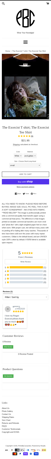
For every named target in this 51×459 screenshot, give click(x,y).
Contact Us (6, 414)
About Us (5, 408)
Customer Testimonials (11, 429)
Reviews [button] (8, 291)
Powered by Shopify (38, 446)
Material (30, 152)
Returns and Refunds (10, 423)
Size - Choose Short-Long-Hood (25, 161)
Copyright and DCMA (10, 432)
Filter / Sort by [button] (12, 297)
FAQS (4, 426)
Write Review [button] (25, 262)
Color (18, 152)
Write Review (8, 347)
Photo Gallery (7, 411)
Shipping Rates (8, 417)
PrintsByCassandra (24, 446)
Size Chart (6, 420)
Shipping (16, 144)
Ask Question (8, 376)
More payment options (25, 187)
